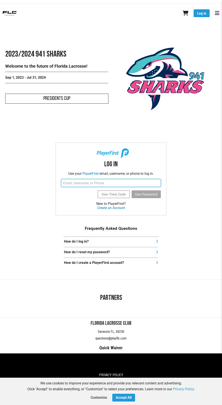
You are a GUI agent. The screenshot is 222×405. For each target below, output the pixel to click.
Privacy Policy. (184, 389)
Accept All (124, 397)
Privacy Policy (111, 375)
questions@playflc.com (111, 338)
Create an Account (111, 208)
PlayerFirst (90, 173)
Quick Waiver (111, 348)
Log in (201, 13)
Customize (99, 397)
